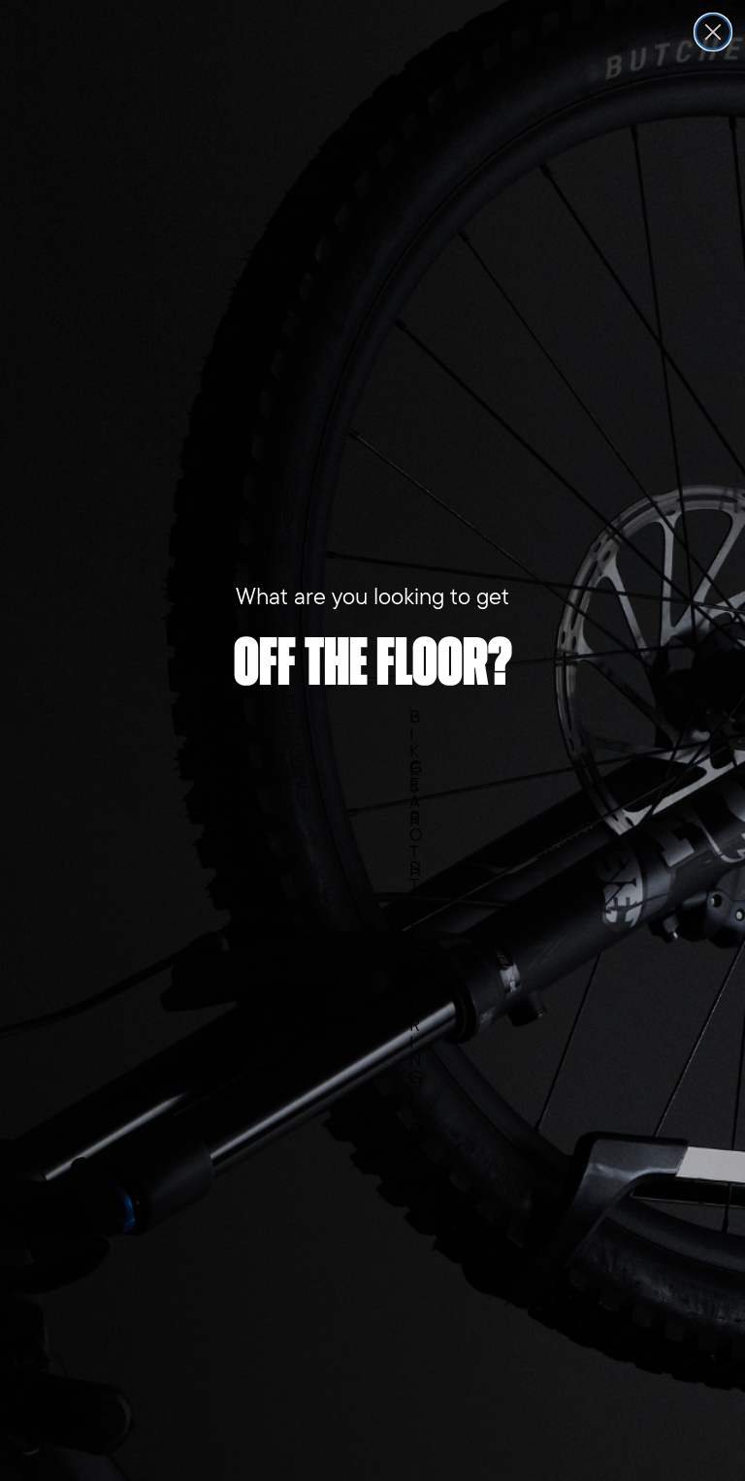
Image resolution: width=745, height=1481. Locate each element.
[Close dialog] (713, 32)
